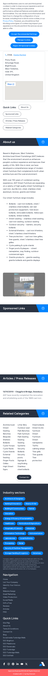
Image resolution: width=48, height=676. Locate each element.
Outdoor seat (24, 428)
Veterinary (37, 553)
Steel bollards (38, 425)
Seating (21, 439)
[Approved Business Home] (42, 664)
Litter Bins (22, 425)
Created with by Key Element (24, 674)
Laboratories (10, 538)
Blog (5, 635)
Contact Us (24, 477)
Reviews (6, 606)
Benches (7, 434)
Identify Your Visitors (11, 585)
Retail (21, 543)
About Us (24, 107)
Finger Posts (8, 460)
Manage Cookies (24, 40)
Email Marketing (9, 594)
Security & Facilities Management (18, 548)
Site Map (6, 623)
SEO (4, 588)
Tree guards (37, 454)
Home (5, 579)
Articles (6, 609)
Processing (9, 543)
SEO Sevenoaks (9, 647)
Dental (31, 509)
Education (9, 514)
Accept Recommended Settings (24, 34)
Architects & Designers (14, 499)
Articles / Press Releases (15, 121)
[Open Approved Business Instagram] (8, 664)
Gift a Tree (7, 603)
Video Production (10, 597)
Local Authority (26, 538)
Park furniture (24, 434)
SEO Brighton (8, 641)
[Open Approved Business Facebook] (4, 664)
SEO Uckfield (8, 655)
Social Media (8, 600)
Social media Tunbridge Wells (14, 638)
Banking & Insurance (13, 504)
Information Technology (14, 533)
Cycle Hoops (9, 445)
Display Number (20, 55)
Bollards (6, 442)
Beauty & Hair (31, 504)
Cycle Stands (9, 451)
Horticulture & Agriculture (29, 523)
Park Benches (24, 431)
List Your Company (10, 582)
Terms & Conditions (11, 629)
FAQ (5, 612)
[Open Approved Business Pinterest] (13, 664)
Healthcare (9, 523)
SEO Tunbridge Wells (11, 652)
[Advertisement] (24, 342)
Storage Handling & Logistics (16, 553)
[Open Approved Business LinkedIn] (17, 664)
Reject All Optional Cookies (24, 46)
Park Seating (23, 437)
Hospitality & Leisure (13, 528)
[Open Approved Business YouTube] (22, 664)
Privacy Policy (8, 21)
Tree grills (36, 451)
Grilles (5, 463)
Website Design (9, 591)
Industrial (30, 528)
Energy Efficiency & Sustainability (18, 518)
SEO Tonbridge (9, 650)
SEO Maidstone (9, 644)
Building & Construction (14, 509)
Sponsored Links (12, 114)
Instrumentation (36, 533)
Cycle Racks (8, 448)
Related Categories (13, 128)
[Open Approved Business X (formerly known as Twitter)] (26, 664)
